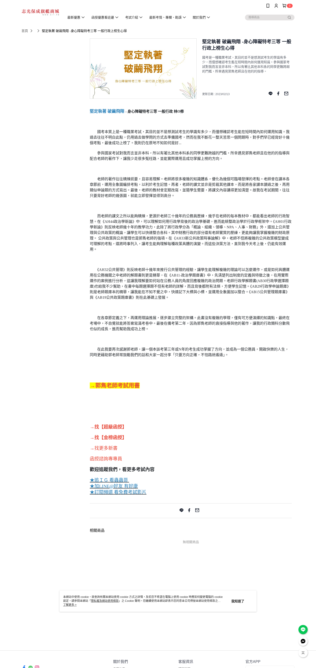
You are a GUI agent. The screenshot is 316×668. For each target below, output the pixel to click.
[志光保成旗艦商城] (40, 12)
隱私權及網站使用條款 (105, 601)
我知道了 (237, 601)
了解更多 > (70, 604)
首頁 (25, 31)
